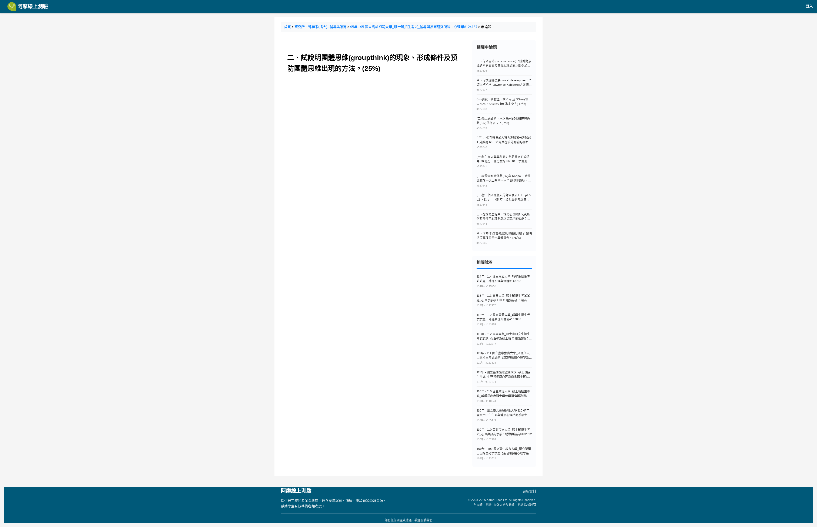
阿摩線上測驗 (32, 6)
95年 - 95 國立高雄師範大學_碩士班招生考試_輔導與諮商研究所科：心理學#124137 (413, 27)
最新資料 (529, 491)
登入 (809, 6)
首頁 (287, 27)
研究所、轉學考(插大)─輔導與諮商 (320, 27)
